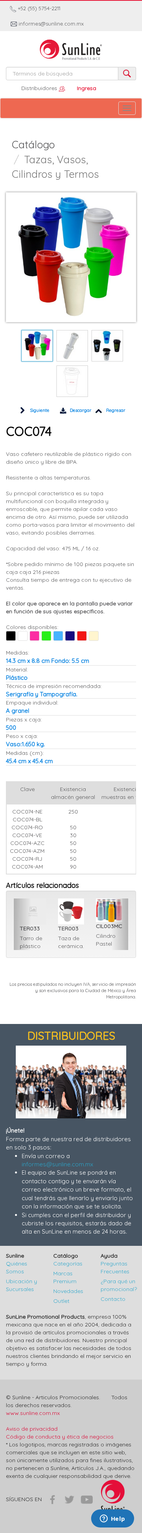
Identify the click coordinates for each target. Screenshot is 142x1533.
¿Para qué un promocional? (118, 1285)
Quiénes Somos (16, 1267)
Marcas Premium (65, 1277)
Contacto (113, 1298)
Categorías (67, 1263)
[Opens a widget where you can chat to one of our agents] (112, 1519)
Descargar (80, 410)
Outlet (61, 1300)
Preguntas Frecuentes (115, 1267)
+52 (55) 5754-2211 (38, 8)
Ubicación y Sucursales (21, 1285)
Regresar (115, 410)
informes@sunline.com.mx (50, 23)
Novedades (68, 1291)
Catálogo (33, 144)
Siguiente (39, 410)
